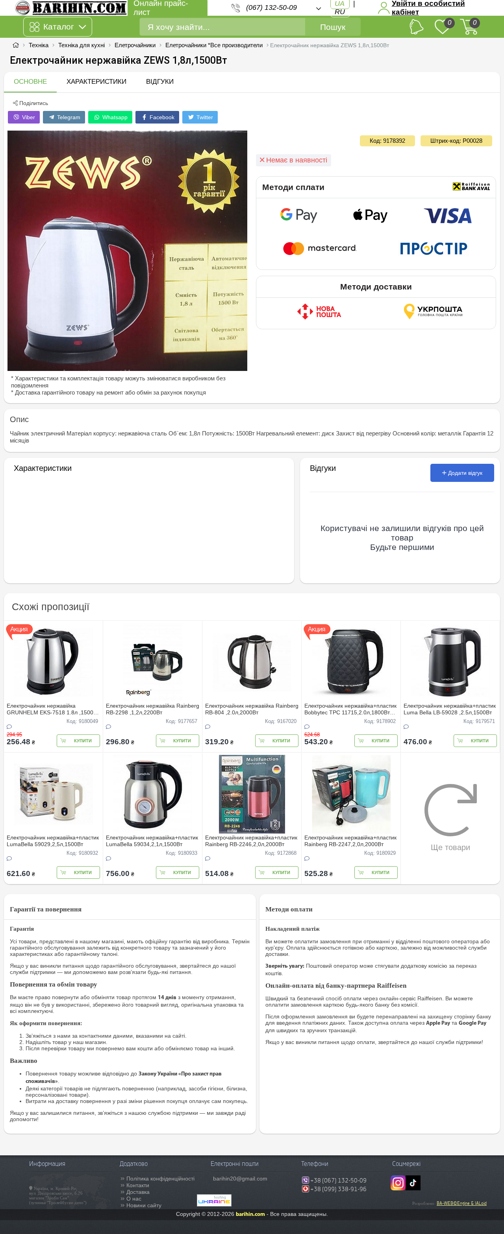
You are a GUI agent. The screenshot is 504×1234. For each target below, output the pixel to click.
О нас (133, 1198)
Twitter (204, 117)
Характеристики (96, 81)
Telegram (68, 117)
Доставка (138, 1192)
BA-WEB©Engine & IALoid (462, 1203)
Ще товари (450, 847)
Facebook (161, 117)
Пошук (332, 26)
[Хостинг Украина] (214, 1204)
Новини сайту (143, 1205)
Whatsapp (114, 117)
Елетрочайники (135, 45)
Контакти (137, 1185)
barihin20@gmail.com (240, 1178)
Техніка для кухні (81, 45)
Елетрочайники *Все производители (214, 45)
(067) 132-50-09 (271, 7)
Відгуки (160, 81)
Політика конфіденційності (160, 1178)
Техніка (38, 45)
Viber (27, 117)
